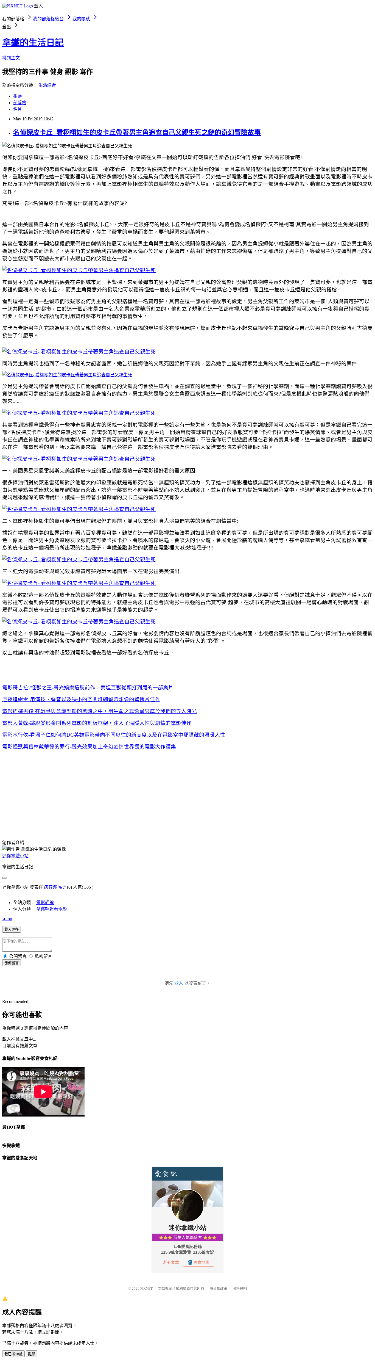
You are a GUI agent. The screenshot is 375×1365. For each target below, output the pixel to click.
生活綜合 (47, 85)
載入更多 (11, 929)
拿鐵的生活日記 (33, 43)
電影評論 (45, 902)
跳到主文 (11, 58)
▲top (7, 918)
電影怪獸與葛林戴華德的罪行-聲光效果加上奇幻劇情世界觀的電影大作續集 (89, 747)
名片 (17, 109)
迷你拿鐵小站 (15, 855)
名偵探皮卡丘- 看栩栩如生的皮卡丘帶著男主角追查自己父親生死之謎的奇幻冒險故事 (137, 132)
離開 (31, 1354)
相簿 (17, 96)
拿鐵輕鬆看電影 (51, 909)
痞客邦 (50, 887)
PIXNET (146, 1288)
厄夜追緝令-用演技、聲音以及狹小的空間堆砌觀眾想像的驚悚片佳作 (81, 699)
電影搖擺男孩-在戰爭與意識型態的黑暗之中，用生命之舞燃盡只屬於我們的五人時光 (99, 711)
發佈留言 (11, 963)
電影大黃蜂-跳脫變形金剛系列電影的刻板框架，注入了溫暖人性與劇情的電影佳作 (97, 723)
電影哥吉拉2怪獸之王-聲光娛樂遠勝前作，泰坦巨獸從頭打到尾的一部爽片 (87, 687)
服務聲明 (240, 1288)
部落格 (19, 102)
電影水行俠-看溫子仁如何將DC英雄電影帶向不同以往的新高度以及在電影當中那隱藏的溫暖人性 (113, 735)
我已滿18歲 (13, 1354)
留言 (62, 887)
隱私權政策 (218, 1288)
